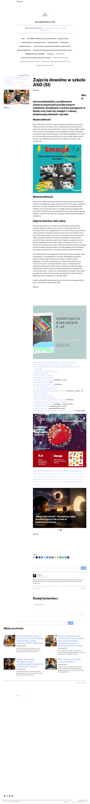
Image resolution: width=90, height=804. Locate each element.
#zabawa (65, 481)
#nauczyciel (43, 476)
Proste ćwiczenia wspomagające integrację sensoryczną (54, 410)
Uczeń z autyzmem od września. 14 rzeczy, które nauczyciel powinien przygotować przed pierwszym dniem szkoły (71, 641)
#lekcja (61, 473)
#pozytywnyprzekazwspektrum (61, 476)
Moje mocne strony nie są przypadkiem (69, 660)
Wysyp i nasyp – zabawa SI (44, 375)
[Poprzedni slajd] (34, 508)
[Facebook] (4, 796)
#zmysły (34, 484)
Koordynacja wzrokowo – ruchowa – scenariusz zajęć (53, 364)
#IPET (45, 473)
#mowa (39, 476)
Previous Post (37, 588)
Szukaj (83, 568)
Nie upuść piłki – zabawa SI (44, 395)
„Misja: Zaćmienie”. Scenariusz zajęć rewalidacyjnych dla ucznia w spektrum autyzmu (29, 663)
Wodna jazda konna (41, 406)
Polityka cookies (17, 801)
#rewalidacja (37, 479)
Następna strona (81, 682)
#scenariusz (50, 479)
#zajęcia (14, 84)
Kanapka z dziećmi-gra (42, 382)
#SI (10, 84)
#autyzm (9, 82)
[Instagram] (7, 796)
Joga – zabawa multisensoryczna (46, 388)
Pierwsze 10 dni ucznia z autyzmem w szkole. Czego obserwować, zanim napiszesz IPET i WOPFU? (59, 519)
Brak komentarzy (25, 86)
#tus (40, 481)
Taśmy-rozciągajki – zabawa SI (45, 397)
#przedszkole (74, 476)
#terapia (36, 481)
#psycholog (80, 476)
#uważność (60, 481)
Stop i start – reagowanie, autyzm (46, 371)
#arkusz (35, 471)
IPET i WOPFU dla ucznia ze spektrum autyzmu (45, 513)
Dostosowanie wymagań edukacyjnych (13, 77)
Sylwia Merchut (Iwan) (42, 576)
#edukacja (35, 473)
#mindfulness (81, 473)
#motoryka (35, 476)
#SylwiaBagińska (74, 479)
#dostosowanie (15, 82)
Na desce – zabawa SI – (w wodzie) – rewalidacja (51, 402)
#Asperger (47, 471)
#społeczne (67, 479)
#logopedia (66, 473)
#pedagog (48, 476)
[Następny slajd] (84, 508)
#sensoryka (6, 84)
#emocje (40, 473)
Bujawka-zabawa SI (41, 393)
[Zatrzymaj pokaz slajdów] (83, 490)
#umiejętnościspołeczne (49, 481)
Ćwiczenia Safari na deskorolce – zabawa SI (49, 399)
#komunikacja (56, 473)
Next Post (83, 588)
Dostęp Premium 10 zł (46, 28)
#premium (69, 476)
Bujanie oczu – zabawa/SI (43, 380)
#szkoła (79, 479)
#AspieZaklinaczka (57, 470)
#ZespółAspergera (78, 481)
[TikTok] (12, 796)
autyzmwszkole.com (45, 22)
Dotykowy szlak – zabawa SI (44, 377)
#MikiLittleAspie (75, 473)
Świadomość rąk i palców (43, 404)
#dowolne (21, 82)
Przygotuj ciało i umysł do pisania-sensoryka (50, 391)
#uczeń (42, 481)
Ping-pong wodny (41, 408)
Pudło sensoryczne (41, 373)
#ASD (5, 82)
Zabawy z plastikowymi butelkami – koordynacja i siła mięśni (55, 362)
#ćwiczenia (38, 484)
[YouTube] (10, 796)
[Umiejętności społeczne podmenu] (31, 46)
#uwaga (55, 481)
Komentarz (81, 614)
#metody (69, 473)
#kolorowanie (50, 473)
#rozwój (44, 479)
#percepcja (53, 476)
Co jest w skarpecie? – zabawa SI (46, 386)
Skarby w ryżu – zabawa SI (44, 384)
